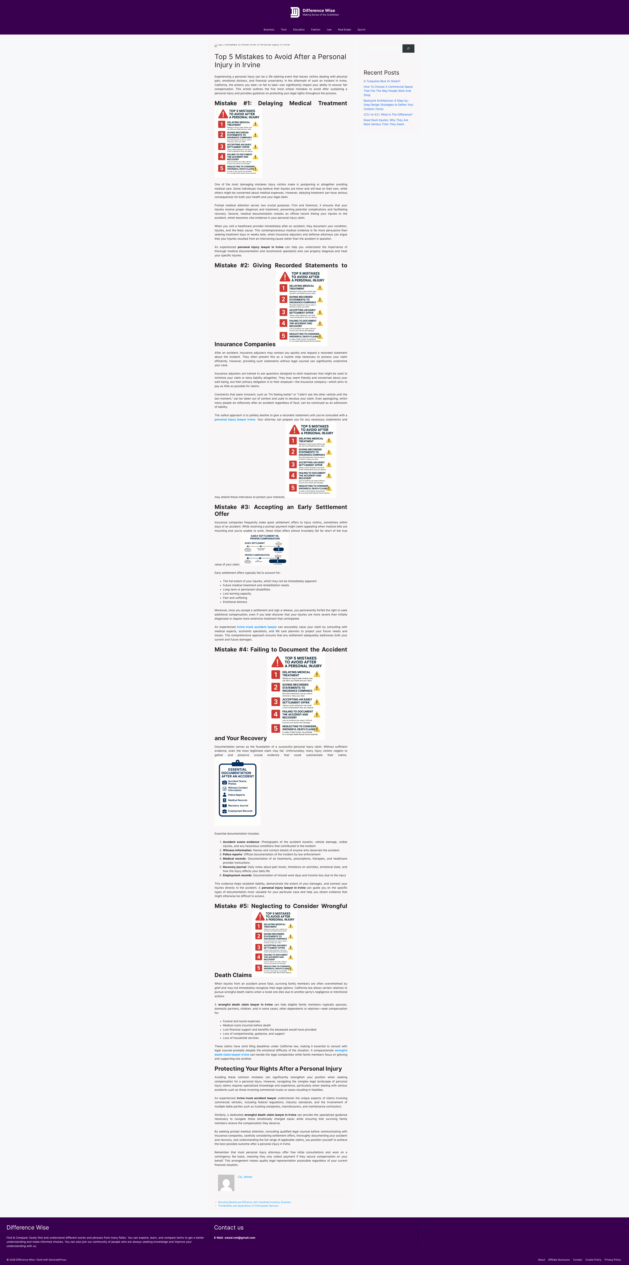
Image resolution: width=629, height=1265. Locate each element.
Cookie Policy (593, 1259)
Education (299, 29)
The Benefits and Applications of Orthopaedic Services (248, 1205)
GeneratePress (57, 1259)
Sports (361, 29)
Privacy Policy (613, 1259)
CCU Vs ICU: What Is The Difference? (388, 114)
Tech (284, 29)
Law (329, 29)
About (541, 1259)
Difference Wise (319, 10)
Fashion (315, 29)
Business (269, 29)
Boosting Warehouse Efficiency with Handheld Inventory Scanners (254, 1202)
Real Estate (344, 29)
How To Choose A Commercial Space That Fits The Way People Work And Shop (388, 91)
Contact (577, 1259)
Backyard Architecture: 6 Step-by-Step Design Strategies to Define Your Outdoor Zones (388, 105)
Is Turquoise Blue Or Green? (382, 81)
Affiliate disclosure (559, 1259)
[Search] (408, 48)
